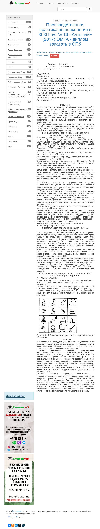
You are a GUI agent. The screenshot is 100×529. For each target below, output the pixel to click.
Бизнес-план (19, 27)
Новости (50, 3)
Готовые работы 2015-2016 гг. (19, 33)
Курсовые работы (19, 77)
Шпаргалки (19, 141)
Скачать (54, 55)
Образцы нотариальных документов (19, 110)
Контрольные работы (19, 72)
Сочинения (19, 131)
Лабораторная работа (19, 82)
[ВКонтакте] (9, 525)
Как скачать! (15, 396)
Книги (19, 67)
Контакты (75, 3)
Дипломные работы (19, 39)
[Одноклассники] (12, 525)
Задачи (19, 62)
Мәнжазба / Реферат (19, 87)
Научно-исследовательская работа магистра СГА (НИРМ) (19, 94)
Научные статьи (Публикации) (19, 103)
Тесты (19, 136)
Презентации (19, 121)
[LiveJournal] (23, 525)
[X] (19, 525)
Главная (40, 3)
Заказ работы (62, 3)
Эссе (19, 146)
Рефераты (19, 126)
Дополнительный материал (19, 55)
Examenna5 (16, 511)
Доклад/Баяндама (19, 49)
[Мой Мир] (16, 525)
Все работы (19, 22)
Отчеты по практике (19, 116)
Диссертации (19, 44)
